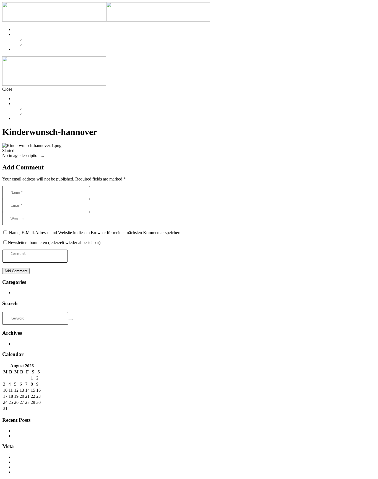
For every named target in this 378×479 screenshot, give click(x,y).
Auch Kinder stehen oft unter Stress (44, 430)
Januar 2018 (24, 343)
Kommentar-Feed (28, 467)
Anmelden (22, 457)
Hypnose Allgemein (30, 292)
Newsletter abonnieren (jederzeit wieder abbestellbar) (54, 242)
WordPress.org (26, 472)
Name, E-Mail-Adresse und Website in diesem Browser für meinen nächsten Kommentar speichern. (96, 232)
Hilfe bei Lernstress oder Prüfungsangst (47, 435)
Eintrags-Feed (25, 462)
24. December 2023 (32, 150)
